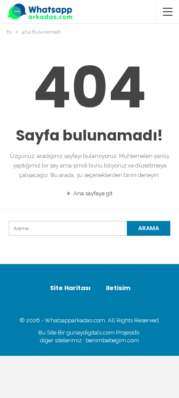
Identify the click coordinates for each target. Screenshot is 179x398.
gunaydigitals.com (91, 332)
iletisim (118, 288)
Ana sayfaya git (92, 193)
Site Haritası (70, 288)
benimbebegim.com (112, 340)
